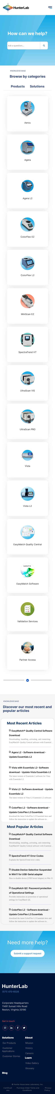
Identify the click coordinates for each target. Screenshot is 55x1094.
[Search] (44, 45)
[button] (28, 953)
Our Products (9, 1043)
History (29, 1048)
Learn (28, 1057)
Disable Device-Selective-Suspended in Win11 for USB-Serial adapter (30, 872)
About (29, 1037)
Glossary (29, 1068)
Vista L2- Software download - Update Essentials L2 (31, 791)
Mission (29, 1043)
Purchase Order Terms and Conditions (28, 1089)
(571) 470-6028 (10, 991)
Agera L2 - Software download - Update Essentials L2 (27, 754)
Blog (4, 1072)
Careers (29, 1053)
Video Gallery (32, 1063)
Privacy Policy (48, 1089)
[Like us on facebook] (17, 1027)
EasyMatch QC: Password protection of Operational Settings (30, 890)
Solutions (8, 1037)
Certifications (8, 1089)
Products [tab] (18, 86)
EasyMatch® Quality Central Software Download (30, 733)
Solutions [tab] (37, 86)
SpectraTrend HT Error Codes (27, 855)
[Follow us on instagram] (5, 1027)
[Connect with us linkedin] (11, 1027)
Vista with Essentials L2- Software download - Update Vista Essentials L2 (30, 770)
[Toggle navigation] (50, 7)
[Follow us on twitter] (24, 1027)
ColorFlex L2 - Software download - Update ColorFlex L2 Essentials (29, 810)
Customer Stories (11, 1056)
